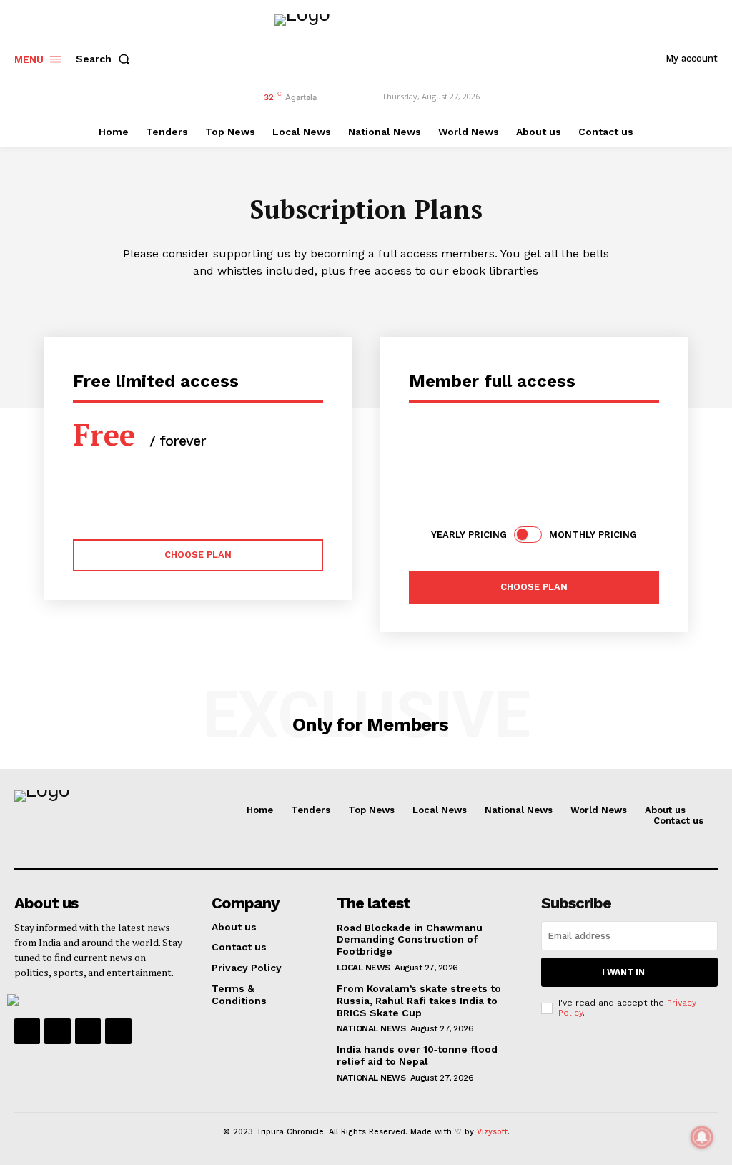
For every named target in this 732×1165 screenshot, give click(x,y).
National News (371, 1028)
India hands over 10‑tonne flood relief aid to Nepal (417, 1055)
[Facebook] (27, 1031)
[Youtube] (118, 1031)
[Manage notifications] (702, 1137)
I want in (623, 972)
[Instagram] (57, 1031)
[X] (88, 1031)
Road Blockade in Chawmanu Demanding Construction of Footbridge (410, 940)
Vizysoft (492, 1131)
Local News (363, 968)
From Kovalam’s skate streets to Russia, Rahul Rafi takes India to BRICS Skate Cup (419, 1000)
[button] (106, 59)
